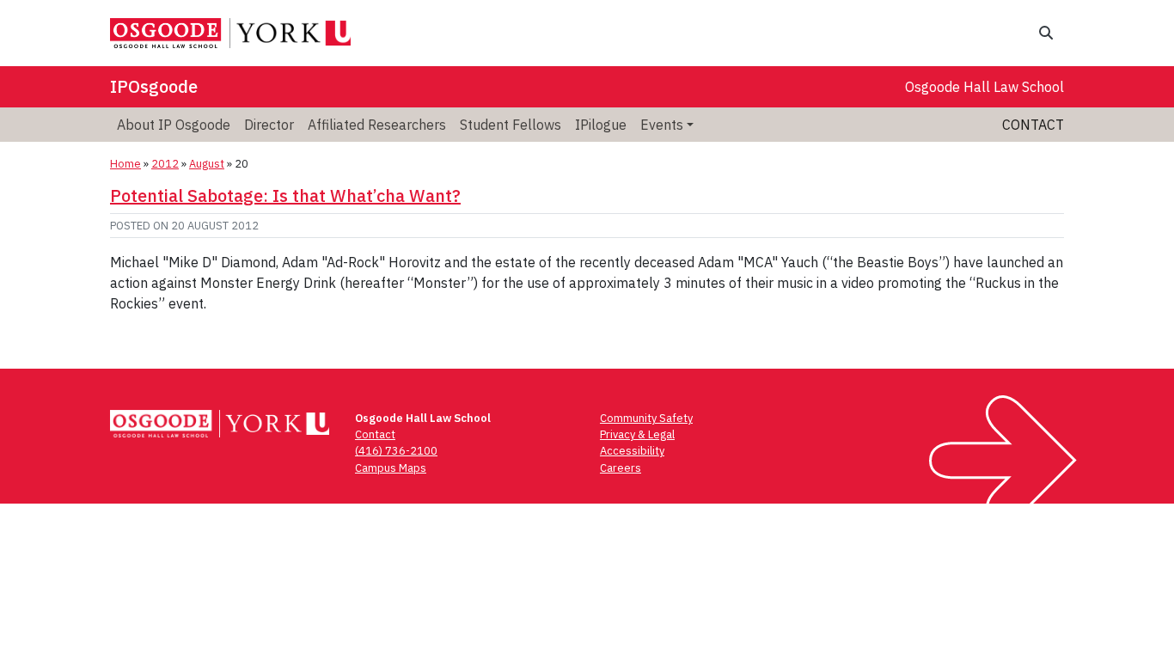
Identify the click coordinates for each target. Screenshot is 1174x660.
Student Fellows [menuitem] (510, 124)
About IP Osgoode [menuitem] (173, 124)
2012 (165, 163)
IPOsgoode (154, 86)
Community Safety (646, 418)
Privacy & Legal (637, 434)
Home (125, 163)
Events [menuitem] (661, 124)
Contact (1033, 124)
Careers (620, 468)
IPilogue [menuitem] (601, 124)
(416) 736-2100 (396, 450)
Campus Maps (390, 468)
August (206, 163)
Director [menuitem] (269, 124)
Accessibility (632, 450)
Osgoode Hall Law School (984, 86)
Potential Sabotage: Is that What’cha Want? (285, 195)
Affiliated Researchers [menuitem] (377, 124)
